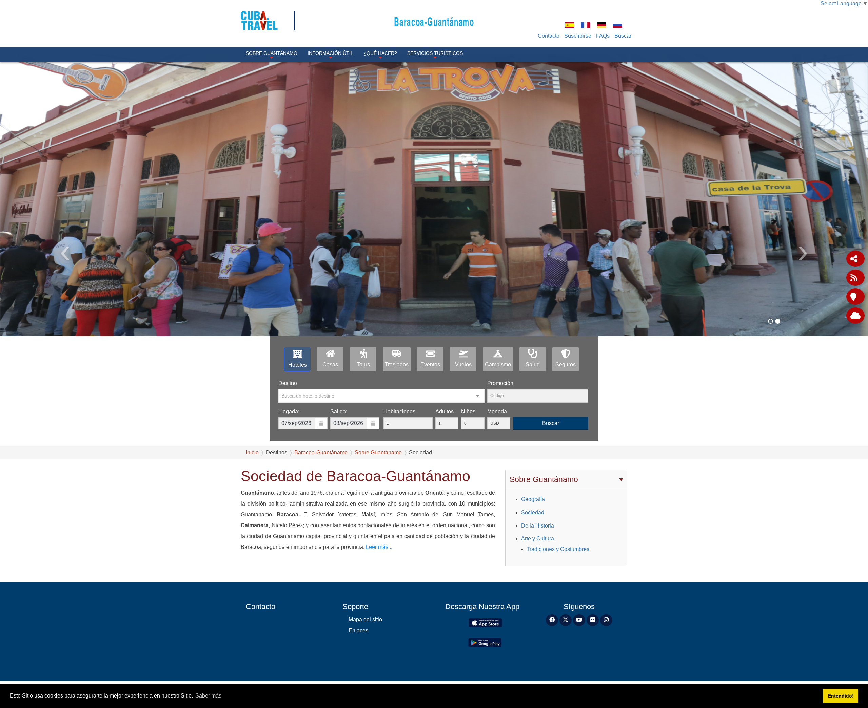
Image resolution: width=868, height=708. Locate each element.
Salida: (338, 411)
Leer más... (378, 547)
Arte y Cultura (537, 538)
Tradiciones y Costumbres (558, 549)
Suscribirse (577, 36)
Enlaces (358, 631)
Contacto (548, 36)
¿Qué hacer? (380, 53)
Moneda (497, 411)
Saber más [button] (208, 696)
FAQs (603, 36)
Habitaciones (399, 411)
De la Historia (537, 526)
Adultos (444, 411)
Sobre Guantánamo (271, 53)
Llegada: (288, 411)
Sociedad (532, 512)
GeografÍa (533, 499)
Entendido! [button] (841, 696)
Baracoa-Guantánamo (434, 21)
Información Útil (330, 53)
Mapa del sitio (365, 619)
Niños (468, 411)
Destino (287, 383)
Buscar (622, 36)
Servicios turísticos (435, 53)
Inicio (252, 452)
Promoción (500, 383)
